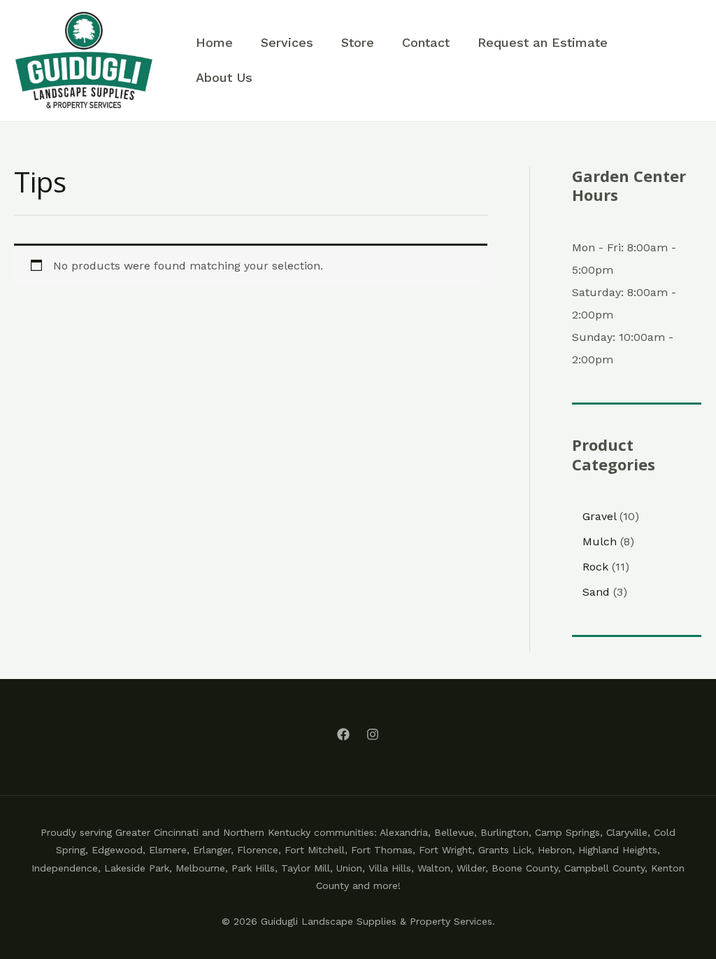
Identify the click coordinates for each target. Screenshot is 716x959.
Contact (426, 42)
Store (357, 42)
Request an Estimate (543, 42)
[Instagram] (372, 734)
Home (214, 42)
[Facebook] (343, 734)
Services (287, 42)
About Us (224, 77)
